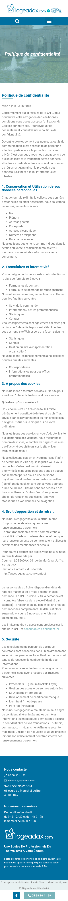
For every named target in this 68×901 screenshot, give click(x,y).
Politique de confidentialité (34, 888)
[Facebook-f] (16, 895)
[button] (49, 21)
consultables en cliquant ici (41, 629)
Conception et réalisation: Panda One (22, 882)
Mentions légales (57, 882)
